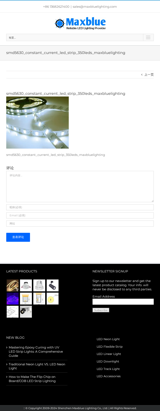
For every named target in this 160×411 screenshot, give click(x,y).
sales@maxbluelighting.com (95, 7)
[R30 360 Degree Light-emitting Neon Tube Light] (52, 298)
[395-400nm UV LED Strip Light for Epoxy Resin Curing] (12, 298)
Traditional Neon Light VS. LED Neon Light (37, 366)
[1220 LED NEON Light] (39, 298)
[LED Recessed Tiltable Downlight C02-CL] (26, 285)
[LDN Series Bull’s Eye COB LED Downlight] (39, 285)
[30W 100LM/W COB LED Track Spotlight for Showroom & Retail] (52, 285)
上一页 (149, 74)
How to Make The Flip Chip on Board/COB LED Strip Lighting (32, 379)
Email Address (103, 296)
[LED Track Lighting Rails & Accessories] (12, 311)
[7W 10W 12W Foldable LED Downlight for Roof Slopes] (26, 311)
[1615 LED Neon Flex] (26, 298)
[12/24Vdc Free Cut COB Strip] (12, 285)
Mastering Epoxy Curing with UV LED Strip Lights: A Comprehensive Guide (36, 351)
